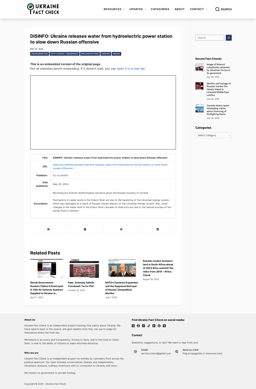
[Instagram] (143, 325)
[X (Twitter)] (85, 229)
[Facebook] (48, 229)
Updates (136, 9)
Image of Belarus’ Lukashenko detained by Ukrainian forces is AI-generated (218, 69)
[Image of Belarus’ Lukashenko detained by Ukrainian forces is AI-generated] (199, 67)
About (180, 9)
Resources (112, 9)
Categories (160, 9)
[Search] (229, 38)
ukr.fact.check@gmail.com (156, 353)
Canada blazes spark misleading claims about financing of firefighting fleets (218, 110)
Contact (197, 9)
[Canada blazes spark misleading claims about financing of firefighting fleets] (199, 108)
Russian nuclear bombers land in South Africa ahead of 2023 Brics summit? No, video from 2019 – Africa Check (158, 268)
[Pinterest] (121, 229)
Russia (116, 54)
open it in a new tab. (131, 68)
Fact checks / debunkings (65, 54)
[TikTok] (148, 325)
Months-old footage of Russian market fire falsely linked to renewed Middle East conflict (219, 89)
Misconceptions (90, 54)
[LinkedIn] (158, 229)
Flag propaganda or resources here (202, 353)
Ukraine (106, 54)
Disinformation (39, 54)
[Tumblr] (164, 325)
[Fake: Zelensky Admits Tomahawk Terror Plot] (84, 268)
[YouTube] (153, 325)
